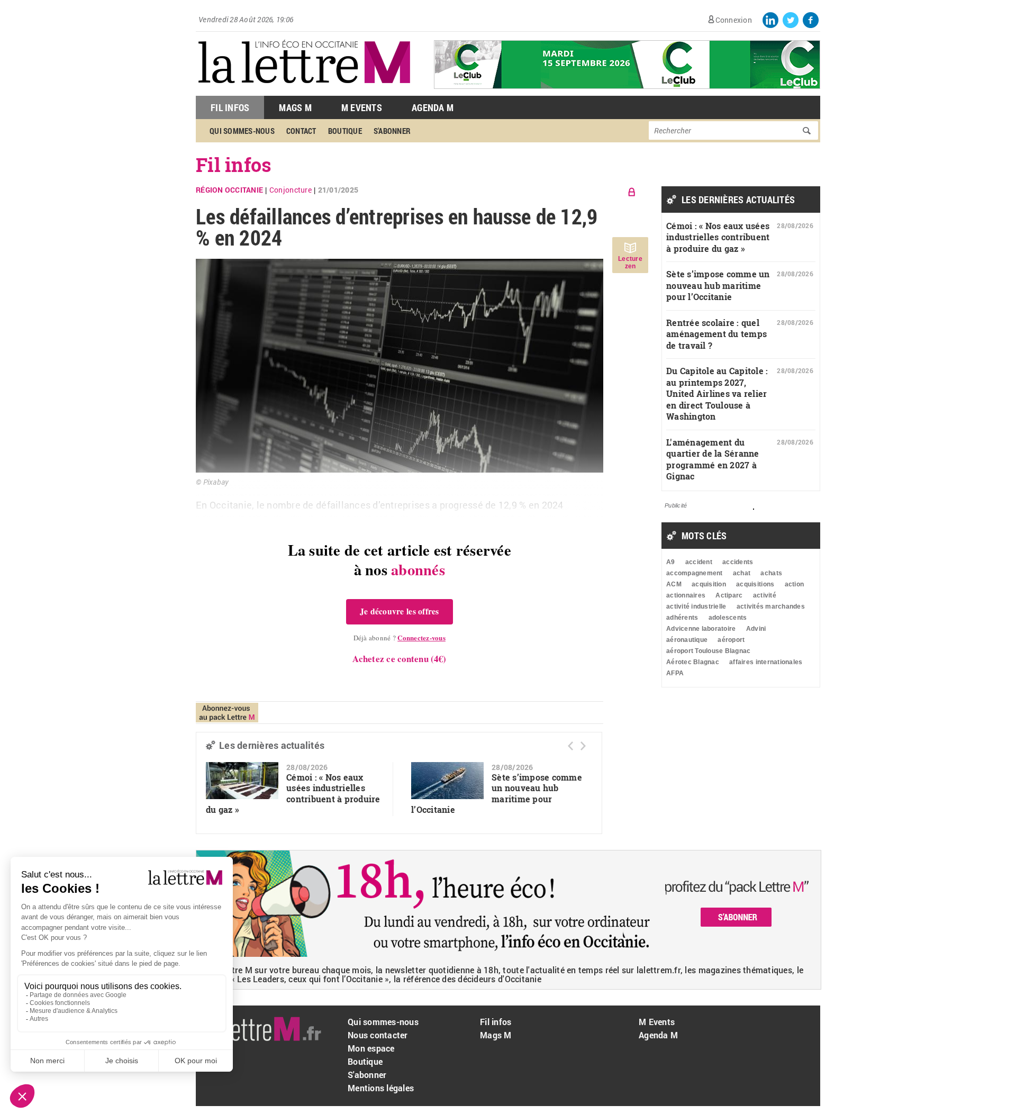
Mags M (295, 107)
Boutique (345, 130)
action (794, 584)
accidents (737, 562)
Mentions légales (381, 1087)
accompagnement (694, 573)
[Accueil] (304, 90)
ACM (674, 584)
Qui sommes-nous (242, 130)
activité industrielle (696, 606)
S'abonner (392, 130)
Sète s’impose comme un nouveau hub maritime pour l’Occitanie (496, 794)
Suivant (583, 745)
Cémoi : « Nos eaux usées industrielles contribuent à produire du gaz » (293, 794)
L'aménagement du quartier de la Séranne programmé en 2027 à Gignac (712, 459)
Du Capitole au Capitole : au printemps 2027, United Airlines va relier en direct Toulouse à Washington (717, 393)
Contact (301, 130)
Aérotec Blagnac (692, 662)
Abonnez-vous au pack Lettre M (227, 712)
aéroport (731, 640)
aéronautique (686, 640)
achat (741, 573)
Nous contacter (378, 1034)
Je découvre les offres (399, 611)
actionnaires (685, 595)
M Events (361, 107)
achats (771, 573)
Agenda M (432, 107)
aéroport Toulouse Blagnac (708, 651)
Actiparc (728, 595)
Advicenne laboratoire (701, 628)
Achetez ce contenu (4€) (399, 658)
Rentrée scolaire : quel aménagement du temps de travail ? (716, 334)
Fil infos (233, 164)
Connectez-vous (421, 637)
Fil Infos (230, 107)
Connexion (733, 20)
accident (698, 562)
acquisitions (755, 584)
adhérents (682, 617)
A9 (670, 562)
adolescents (728, 617)
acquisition (709, 584)
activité (764, 595)
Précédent (570, 745)
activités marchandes (771, 606)
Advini (756, 628)
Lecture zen (630, 262)
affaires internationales (765, 662)
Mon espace (371, 1048)
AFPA (675, 673)
